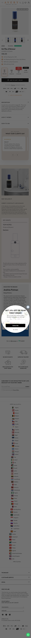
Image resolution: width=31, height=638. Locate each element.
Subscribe (15, 325)
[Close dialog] (28, 307)
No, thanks (15, 329)
